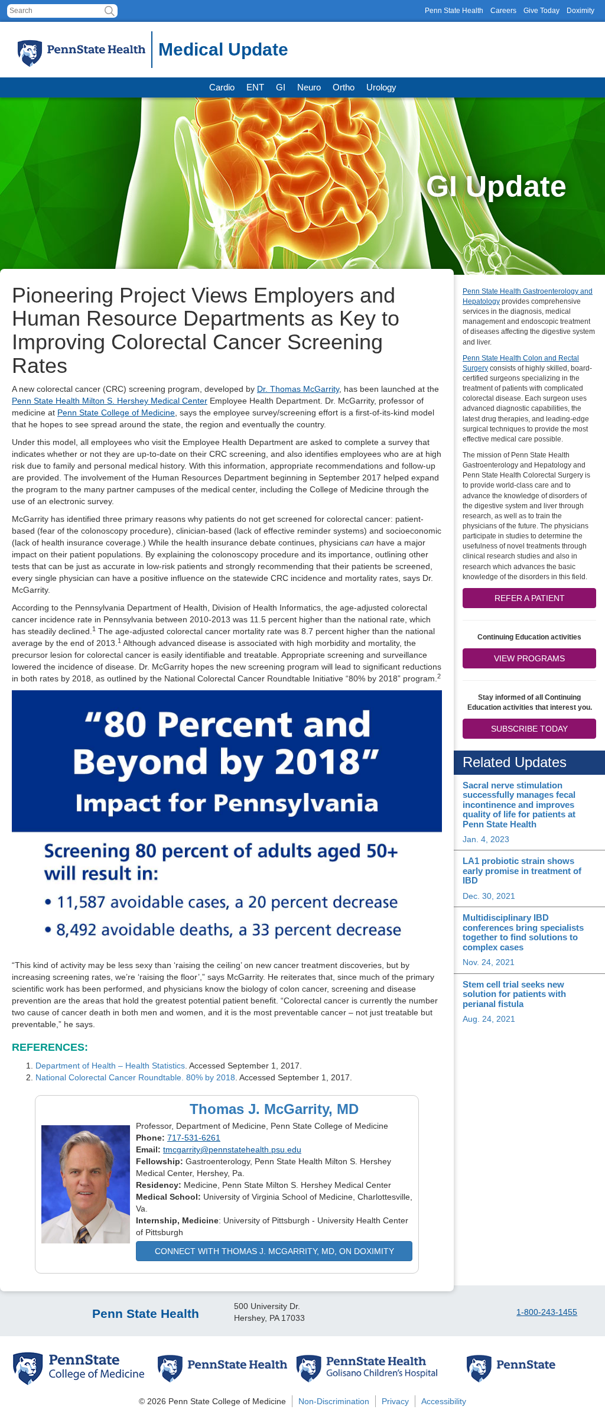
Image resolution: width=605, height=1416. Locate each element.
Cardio (222, 87)
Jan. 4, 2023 (486, 839)
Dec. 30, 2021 (489, 896)
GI (280, 87)
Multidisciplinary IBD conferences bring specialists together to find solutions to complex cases (523, 932)
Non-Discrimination (333, 1401)
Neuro (309, 87)
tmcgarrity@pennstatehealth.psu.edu (232, 1149)
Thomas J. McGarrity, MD (274, 1109)
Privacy (395, 1401)
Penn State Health (454, 11)
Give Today (541, 11)
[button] (110, 11)
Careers (503, 11)
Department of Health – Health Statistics (110, 1065)
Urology (381, 87)
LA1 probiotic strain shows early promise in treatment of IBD (522, 870)
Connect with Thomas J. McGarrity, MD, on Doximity (274, 1251)
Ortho (343, 87)
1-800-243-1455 (546, 1312)
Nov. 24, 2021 (489, 962)
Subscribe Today (529, 728)
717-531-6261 (193, 1137)
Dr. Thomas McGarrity (298, 389)
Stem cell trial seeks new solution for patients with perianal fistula (514, 994)
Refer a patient (530, 598)
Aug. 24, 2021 (489, 1019)
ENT (255, 87)
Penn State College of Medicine (116, 412)
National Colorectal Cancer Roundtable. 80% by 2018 (135, 1077)
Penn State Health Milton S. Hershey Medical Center (109, 400)
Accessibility (443, 1401)
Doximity (580, 11)
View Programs (529, 658)
